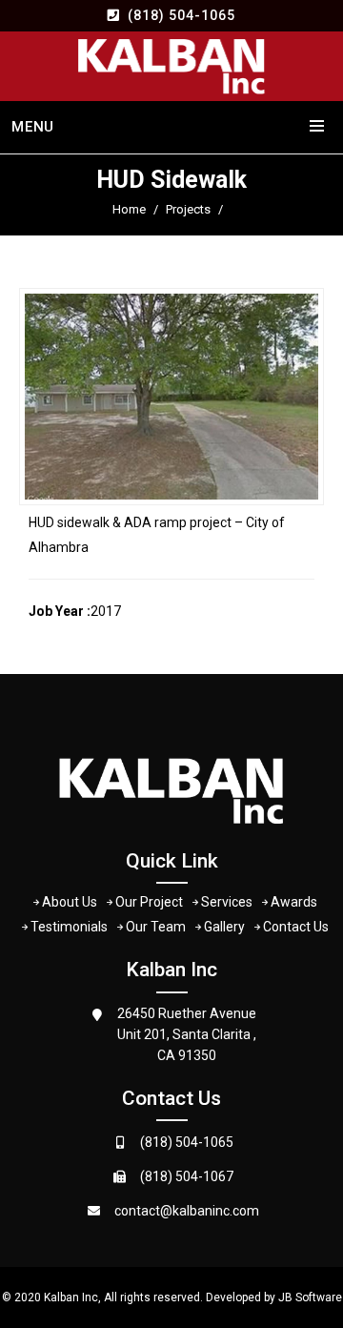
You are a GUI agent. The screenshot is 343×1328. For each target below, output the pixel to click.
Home (129, 209)
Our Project (149, 901)
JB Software (310, 1297)
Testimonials (69, 926)
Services (226, 901)
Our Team (156, 926)
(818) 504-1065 (181, 15)
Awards (294, 901)
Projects (188, 209)
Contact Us (296, 926)
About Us (69, 901)
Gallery (224, 926)
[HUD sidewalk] (171, 396)
